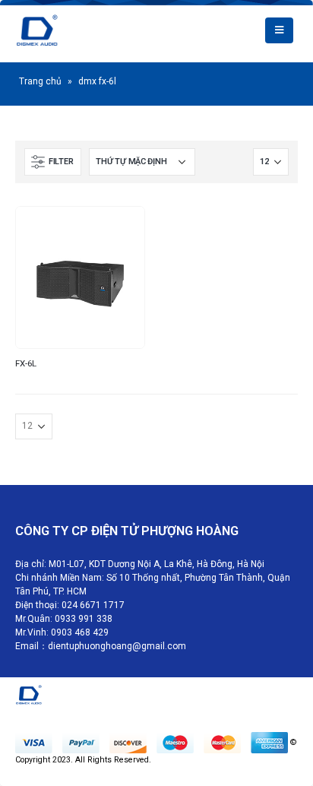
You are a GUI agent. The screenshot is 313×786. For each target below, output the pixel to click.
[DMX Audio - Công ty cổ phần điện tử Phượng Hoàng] (63, 30)
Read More (119, 232)
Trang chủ (40, 81)
